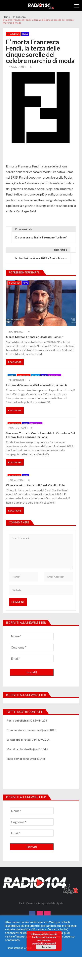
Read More (14, 362)
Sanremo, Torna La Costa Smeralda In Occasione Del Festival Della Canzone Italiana (40, 435)
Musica (35, 375)
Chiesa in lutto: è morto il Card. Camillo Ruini (35, 485)
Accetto (46, 947)
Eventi (12, 375)
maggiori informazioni (44, 942)
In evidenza (13, 34)
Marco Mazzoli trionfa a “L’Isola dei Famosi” (34, 336)
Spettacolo (54, 375)
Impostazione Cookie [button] (19, 947)
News (25, 34)
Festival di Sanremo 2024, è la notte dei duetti (36, 385)
